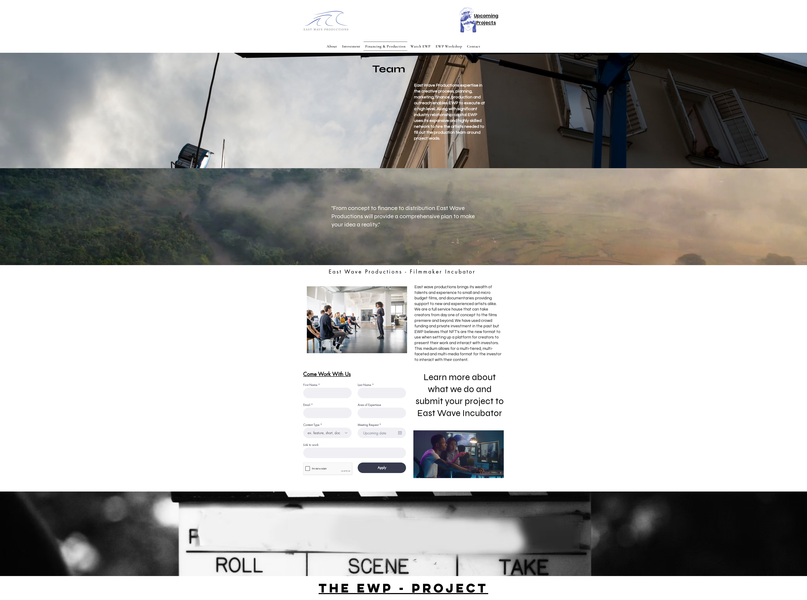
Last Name (364, 384)
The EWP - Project (403, 588)
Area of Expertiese (369, 404)
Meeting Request (370, 424)
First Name (310, 384)
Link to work (311, 444)
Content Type (311, 424)
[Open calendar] (400, 433)
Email (306, 404)
